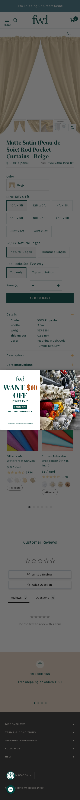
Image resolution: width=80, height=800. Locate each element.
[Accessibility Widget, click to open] (10, 775)
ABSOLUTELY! (20, 407)
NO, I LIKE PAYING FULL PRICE (20, 412)
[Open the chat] (10, 789)
